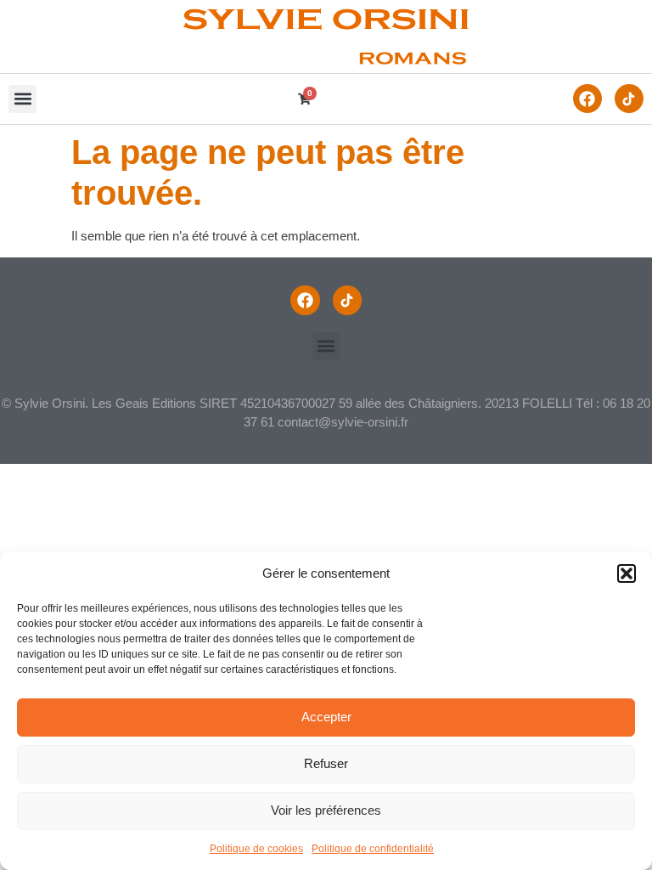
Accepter (326, 716)
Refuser (326, 763)
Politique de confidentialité (373, 849)
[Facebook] (587, 98)
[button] (626, 573)
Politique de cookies (256, 849)
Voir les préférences (326, 810)
